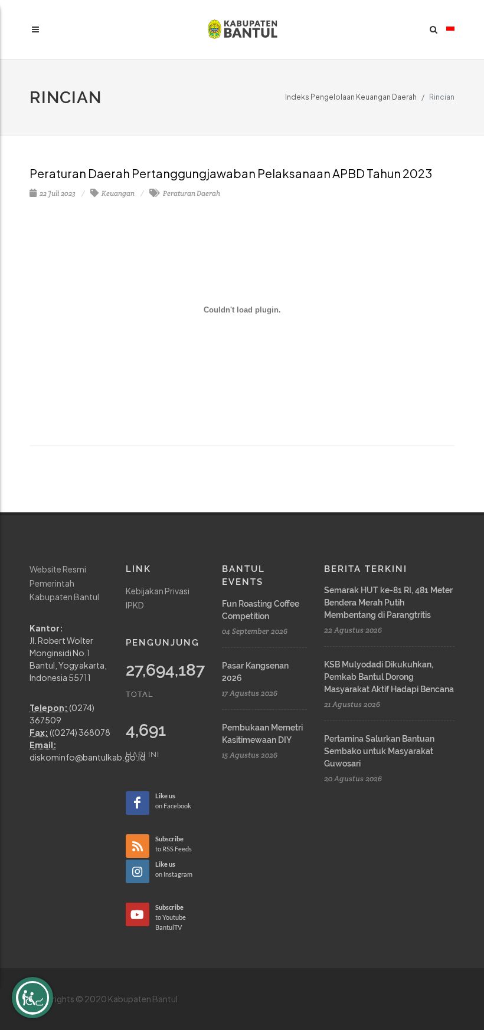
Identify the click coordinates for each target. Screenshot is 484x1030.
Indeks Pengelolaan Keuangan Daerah (351, 97)
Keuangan (117, 193)
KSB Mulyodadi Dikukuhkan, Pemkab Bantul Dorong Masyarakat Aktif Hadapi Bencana (389, 677)
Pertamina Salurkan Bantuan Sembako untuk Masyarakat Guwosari (379, 751)
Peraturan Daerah (191, 193)
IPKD (135, 605)
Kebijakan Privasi (157, 590)
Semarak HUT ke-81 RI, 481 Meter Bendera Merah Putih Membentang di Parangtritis (388, 602)
